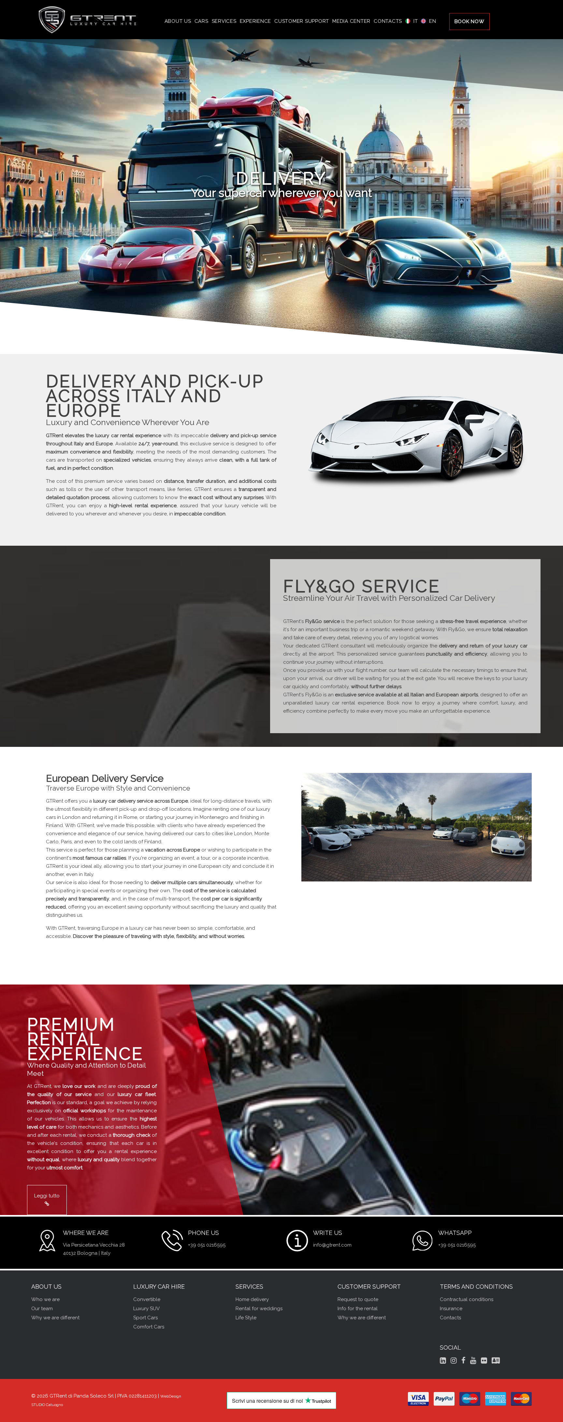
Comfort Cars (148, 1327)
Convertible (146, 1299)
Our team (42, 1308)
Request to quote (358, 1299)
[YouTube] (473, 1360)
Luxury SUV (146, 1308)
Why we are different (55, 1318)
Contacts (450, 1318)
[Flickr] (484, 1360)
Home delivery (252, 1299)
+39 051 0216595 (206, 1245)
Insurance (451, 1308)
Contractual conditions (466, 1299)
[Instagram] (454, 1360)
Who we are (45, 1299)
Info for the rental (358, 1308)
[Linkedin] (443, 1360)
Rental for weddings (259, 1308)
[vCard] (496, 1360)
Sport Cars (145, 1318)
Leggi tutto (47, 1196)
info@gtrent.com (332, 1245)
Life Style (246, 1318)
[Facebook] (463, 1360)
